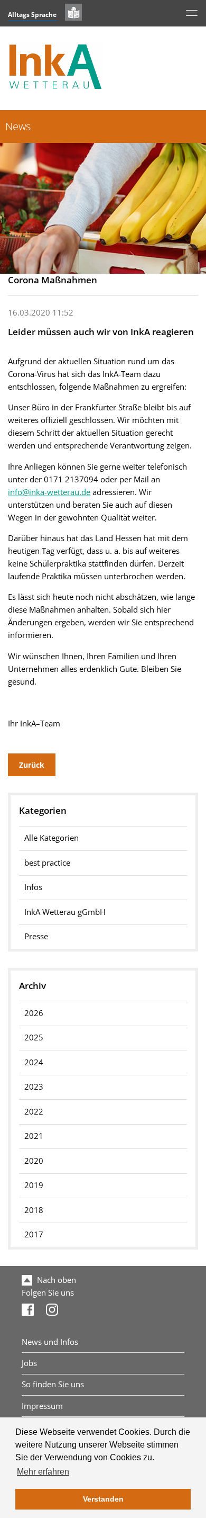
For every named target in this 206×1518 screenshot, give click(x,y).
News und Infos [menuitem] (50, 1342)
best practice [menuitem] (47, 862)
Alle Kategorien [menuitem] (51, 837)
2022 (33, 1111)
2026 (33, 1013)
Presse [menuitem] (36, 936)
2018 (33, 1210)
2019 (33, 1185)
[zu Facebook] (28, 1312)
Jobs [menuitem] (29, 1363)
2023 (33, 1086)
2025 (33, 1037)
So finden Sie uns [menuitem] (53, 1384)
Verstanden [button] (103, 1499)
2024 (33, 1062)
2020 (33, 1160)
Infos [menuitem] (33, 887)
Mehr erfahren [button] (43, 1471)
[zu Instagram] (52, 1312)
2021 (33, 1136)
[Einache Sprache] (73, 12)
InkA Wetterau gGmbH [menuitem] (65, 912)
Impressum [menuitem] (42, 1406)
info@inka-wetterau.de (49, 492)
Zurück (31, 765)
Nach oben (55, 1280)
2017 (33, 1234)
